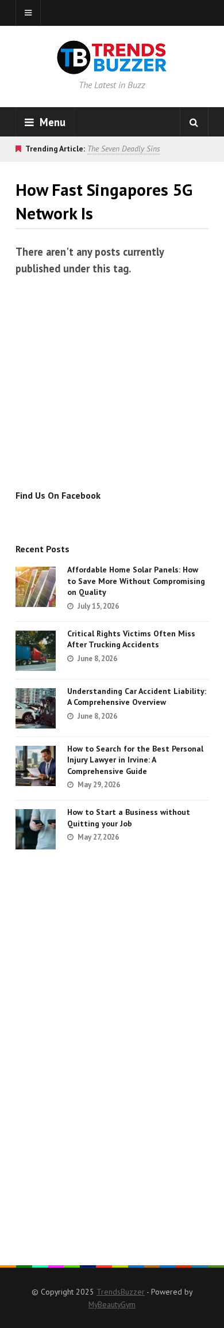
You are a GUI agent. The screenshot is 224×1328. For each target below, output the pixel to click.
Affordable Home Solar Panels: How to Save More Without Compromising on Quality (136, 580)
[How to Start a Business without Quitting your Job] (36, 829)
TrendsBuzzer (120, 1292)
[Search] (194, 122)
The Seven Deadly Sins (123, 148)
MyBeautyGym (112, 1304)
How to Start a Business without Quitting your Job (128, 818)
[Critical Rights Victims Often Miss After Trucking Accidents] (36, 651)
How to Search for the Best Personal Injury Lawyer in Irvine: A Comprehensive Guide (135, 759)
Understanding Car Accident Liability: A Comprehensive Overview (136, 697)
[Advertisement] (112, 387)
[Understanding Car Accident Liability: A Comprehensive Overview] (36, 708)
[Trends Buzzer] (112, 67)
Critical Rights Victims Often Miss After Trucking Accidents (131, 639)
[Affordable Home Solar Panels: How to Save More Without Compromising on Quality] (36, 587)
